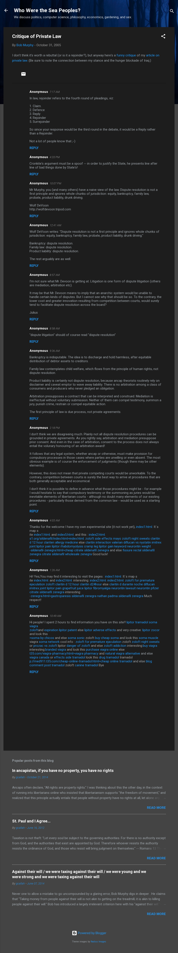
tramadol (141, 622)
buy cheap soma (107, 638)
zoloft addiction (115, 646)
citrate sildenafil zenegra (47, 592)
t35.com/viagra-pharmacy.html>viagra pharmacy (64, 653)
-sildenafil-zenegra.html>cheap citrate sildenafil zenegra (69, 550)
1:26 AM (55, 570)
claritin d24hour (91, 584)
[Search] (172, 11)
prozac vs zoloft (45, 646)
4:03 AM (55, 520)
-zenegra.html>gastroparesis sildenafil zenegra (63, 596)
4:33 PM (55, 157)
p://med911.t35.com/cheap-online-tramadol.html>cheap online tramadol (81, 661)
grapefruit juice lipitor (77, 588)
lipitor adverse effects (100, 630)
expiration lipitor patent (60, 630)
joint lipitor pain (40, 546)
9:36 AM (55, 350)
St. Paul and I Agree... (31, 821)
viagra (34, 626)
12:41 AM (55, 225)
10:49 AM (55, 615)
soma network (49, 642)
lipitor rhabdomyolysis (67, 546)
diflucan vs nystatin (137, 542)
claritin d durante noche (126, 584)
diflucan (149, 584)
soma (153, 622)
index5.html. (66, 535)
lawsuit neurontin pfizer (142, 588)
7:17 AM (55, 91)
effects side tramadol (69, 657)
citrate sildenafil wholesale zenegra (67, 554)
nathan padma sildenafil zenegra (120, 596)
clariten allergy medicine (61, 542)
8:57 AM (55, 275)
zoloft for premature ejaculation (98, 642)
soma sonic (76, 638)
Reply (34, 148)
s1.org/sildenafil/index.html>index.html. (57, 538)
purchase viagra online (102, 650)
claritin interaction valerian (104, 542)
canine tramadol (86, 665)
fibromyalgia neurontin (109, 588)
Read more (156, 808)
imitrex (156, 542)
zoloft (50, 584)
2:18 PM (55, 427)
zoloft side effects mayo (103, 538)
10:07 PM (55, 183)
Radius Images (98, 941)
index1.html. (144, 527)
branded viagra (55, 650)
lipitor (130, 622)
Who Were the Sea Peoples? (47, 10)
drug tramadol (109, 657)
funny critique (126, 55)
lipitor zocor (151, 630)
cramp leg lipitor (95, 546)
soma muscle (148, 638)
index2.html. (97, 535)
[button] (163, 37)
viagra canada (39, 657)
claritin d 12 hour (67, 584)
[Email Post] (23, 75)
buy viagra (150, 646)
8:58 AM (55, 328)
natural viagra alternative (122, 653)
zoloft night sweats (136, 538)
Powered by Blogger (91, 933)
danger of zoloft (78, 646)
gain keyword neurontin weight (129, 546)
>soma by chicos (42, 638)
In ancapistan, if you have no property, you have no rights (63, 770)
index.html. (41, 580)
